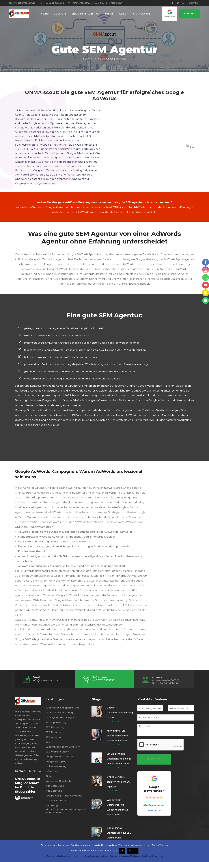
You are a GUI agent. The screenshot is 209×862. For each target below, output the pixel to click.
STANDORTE (141, 13)
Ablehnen (133, 851)
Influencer (52, 771)
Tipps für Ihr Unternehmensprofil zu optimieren (66, 811)
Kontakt (189, 13)
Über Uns (60, 13)
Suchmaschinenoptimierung (63, 707)
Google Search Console (60, 756)
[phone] (205, 277)
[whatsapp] (205, 300)
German (193, 3)
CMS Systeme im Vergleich (61, 717)
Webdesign (52, 805)
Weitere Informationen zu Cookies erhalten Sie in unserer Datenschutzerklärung (104, 856)
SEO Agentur (53, 737)
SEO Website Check (57, 751)
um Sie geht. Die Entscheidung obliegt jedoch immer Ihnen (119, 758)
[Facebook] (172, 2)
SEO (48, 741)
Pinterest (51, 776)
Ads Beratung (54, 790)
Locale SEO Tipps (56, 800)
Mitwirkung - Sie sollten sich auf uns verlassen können (117, 735)
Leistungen (55, 699)
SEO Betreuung (55, 727)
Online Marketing (56, 766)
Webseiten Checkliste (59, 781)
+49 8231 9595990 (54, 3)
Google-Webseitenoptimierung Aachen (120, 712)
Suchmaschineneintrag (59, 712)
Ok (122, 851)
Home (44, 13)
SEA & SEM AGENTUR (85, 13)
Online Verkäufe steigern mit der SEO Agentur (118, 782)
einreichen (154, 759)
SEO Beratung (54, 732)
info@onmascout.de (24, 3)
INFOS (109, 13)
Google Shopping (56, 761)
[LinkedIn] (183, 2)
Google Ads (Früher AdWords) (64, 795)
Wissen (123, 13)
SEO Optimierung (56, 722)
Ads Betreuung (55, 785)
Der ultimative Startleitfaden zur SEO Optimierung (119, 833)
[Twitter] (178, 2)
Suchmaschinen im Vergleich (63, 746)
